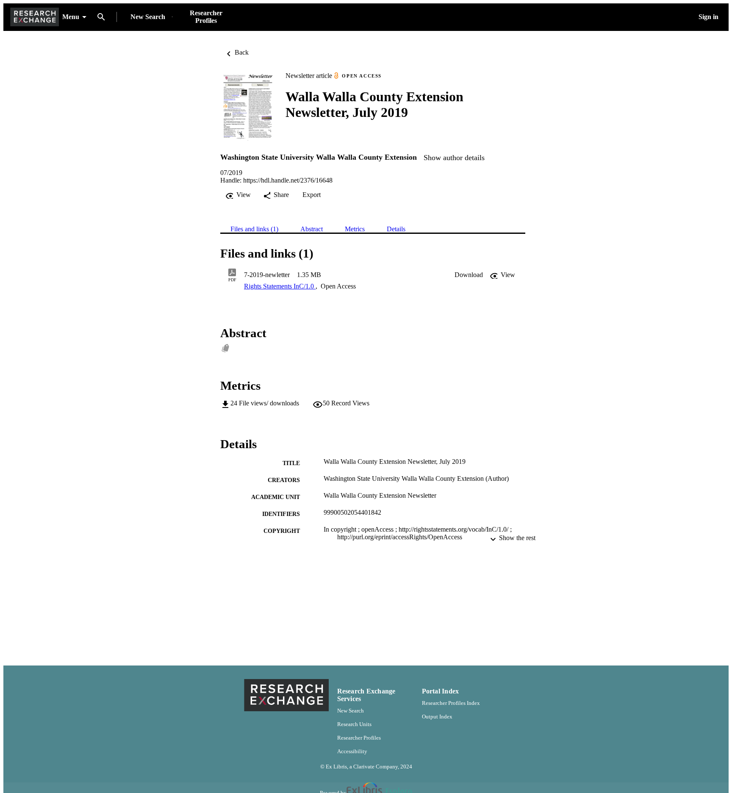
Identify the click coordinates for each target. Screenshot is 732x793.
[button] (468, 275)
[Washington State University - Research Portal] (34, 17)
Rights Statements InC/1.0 (280, 286)
